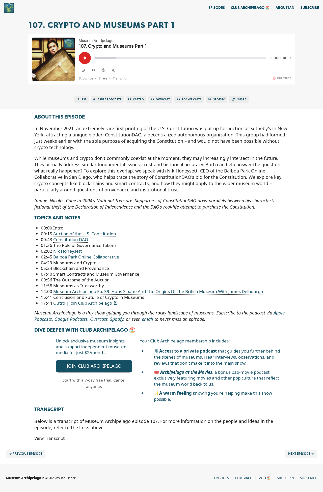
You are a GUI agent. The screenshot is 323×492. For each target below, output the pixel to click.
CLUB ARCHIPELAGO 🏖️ (250, 8)
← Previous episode (25, 453)
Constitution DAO (70, 239)
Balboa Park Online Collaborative (86, 257)
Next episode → (301, 453)
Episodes (216, 8)
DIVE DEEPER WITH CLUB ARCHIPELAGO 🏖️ (84, 330)
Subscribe (310, 8)
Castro (138, 99)
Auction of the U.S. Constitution (84, 234)
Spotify (219, 99)
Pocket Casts (191, 99)
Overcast (163, 99)
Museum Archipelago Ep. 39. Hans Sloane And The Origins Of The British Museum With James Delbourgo (158, 291)
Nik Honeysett (67, 251)
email (147, 319)
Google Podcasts (71, 319)
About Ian (285, 8)
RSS (84, 99)
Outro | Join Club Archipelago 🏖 (85, 303)
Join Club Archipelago (94, 366)
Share (241, 99)
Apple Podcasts (109, 99)
